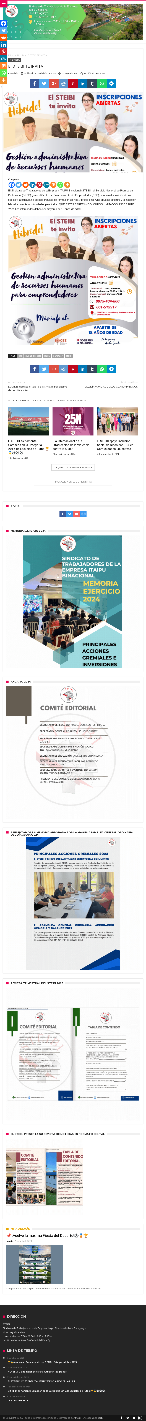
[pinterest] (73, 83)
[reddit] (63, 83)
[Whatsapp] (60, 185)
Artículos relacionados (25, 400)
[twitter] (44, 83)
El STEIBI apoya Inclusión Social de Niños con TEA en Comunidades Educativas (115, 445)
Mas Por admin (54, 400)
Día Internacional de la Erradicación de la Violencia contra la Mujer (71, 445)
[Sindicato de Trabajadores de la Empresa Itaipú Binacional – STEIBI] (73, 4)
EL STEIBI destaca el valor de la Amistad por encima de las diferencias (37, 386)
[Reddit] (25, 185)
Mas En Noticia (77, 400)
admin (15, 73)
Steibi (78, 1417)
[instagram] (83, 514)
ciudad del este (33, 355)
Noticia (20, 55)
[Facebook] (12, 185)
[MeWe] (46, 185)
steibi (69, 355)
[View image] (73, 280)
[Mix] (53, 185)
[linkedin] (82, 83)
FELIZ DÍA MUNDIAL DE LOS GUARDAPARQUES (111, 384)
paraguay (58, 355)
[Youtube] (76, 514)
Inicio (10, 55)
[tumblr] (92, 83)
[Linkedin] (32, 185)
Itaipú (47, 355)
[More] (67, 185)
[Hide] (1, 87)
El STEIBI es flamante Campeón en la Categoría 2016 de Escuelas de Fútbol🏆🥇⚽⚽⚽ (28, 446)
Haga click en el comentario (73, 481)
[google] (54, 83)
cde (20, 355)
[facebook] (34, 83)
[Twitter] (18, 185)
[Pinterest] (39, 185)
